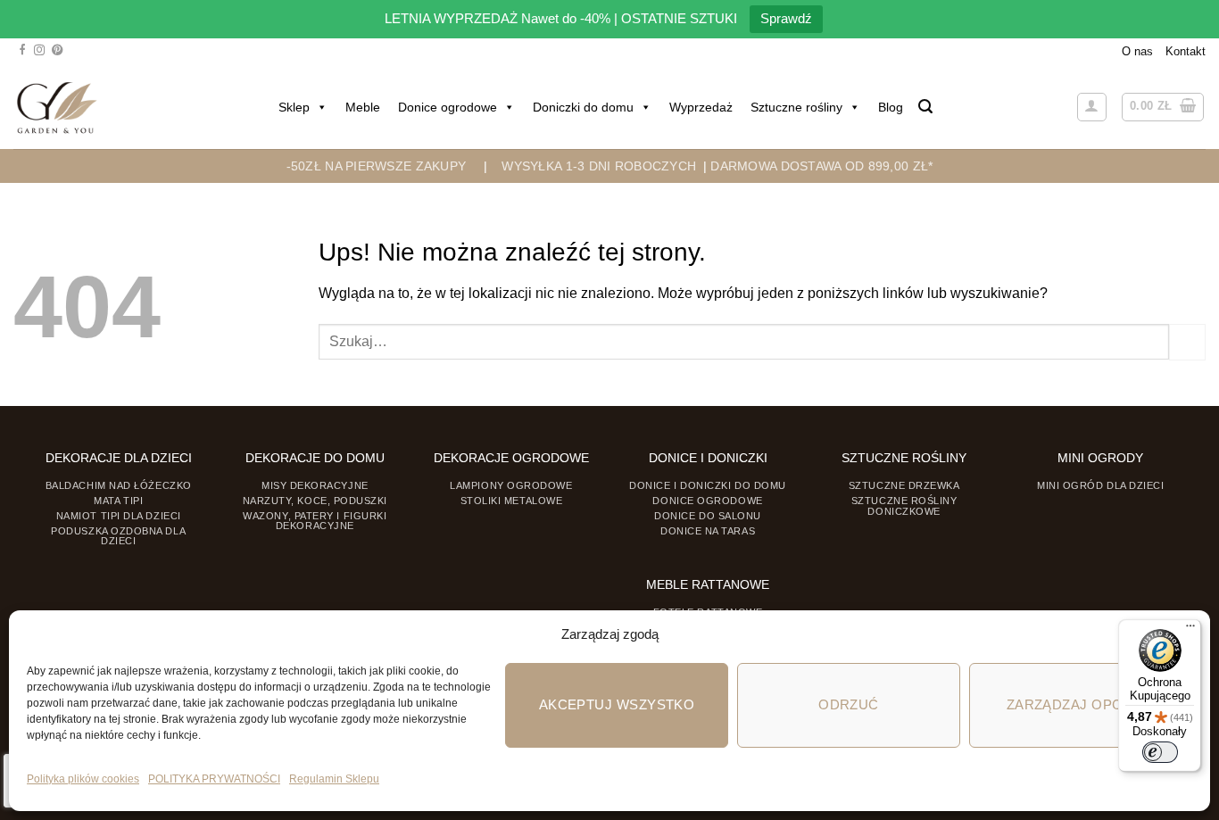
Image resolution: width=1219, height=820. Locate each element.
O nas (1137, 51)
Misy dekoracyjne (315, 485)
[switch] (1160, 752)
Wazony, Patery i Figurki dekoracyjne (314, 520)
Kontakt (1185, 51)
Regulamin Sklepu (334, 779)
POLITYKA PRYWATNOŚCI (214, 779)
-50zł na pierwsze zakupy (376, 166)
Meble (362, 107)
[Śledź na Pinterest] (57, 51)
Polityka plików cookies (83, 779)
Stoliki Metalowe (511, 500)
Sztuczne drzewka (904, 485)
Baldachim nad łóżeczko (119, 485)
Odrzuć (848, 704)
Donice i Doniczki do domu (707, 485)
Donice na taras (707, 531)
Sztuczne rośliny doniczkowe (904, 505)
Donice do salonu (707, 515)
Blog (890, 107)
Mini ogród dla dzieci (1100, 485)
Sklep (294, 107)
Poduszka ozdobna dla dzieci (118, 536)
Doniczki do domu (583, 107)
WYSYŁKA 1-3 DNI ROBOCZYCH (599, 166)
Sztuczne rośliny (796, 107)
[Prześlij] (1187, 342)
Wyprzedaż (701, 107)
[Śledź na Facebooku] (22, 51)
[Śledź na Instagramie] (39, 51)
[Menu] (1190, 630)
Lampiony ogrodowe (511, 485)
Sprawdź (786, 18)
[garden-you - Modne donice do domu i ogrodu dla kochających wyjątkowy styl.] (56, 107)
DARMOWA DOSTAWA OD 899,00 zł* (821, 166)
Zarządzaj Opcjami (1081, 704)
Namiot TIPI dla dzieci (118, 515)
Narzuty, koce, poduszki (315, 500)
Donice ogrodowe (447, 107)
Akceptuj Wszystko (617, 704)
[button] (925, 106)
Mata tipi (118, 500)
